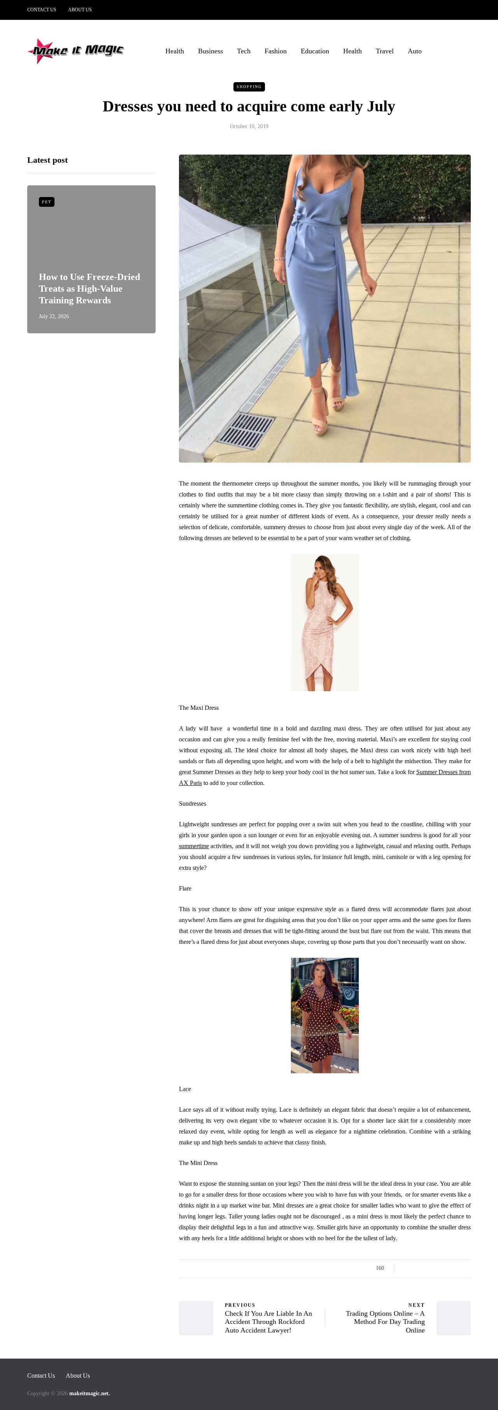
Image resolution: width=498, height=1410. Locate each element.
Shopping (249, 86)
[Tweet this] (417, 1268)
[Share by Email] (466, 1268)
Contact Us (41, 9)
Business (210, 51)
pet (46, 202)
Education (315, 51)
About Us (80, 9)
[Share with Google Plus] (427, 1268)
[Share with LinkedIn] (437, 1268)
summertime (194, 846)
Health (174, 51)
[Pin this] (446, 1268)
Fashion (276, 51)
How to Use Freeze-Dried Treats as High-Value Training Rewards (89, 288)
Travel (385, 51)
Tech (244, 51)
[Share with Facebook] (407, 1268)
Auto (415, 51)
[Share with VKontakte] (456, 1268)
